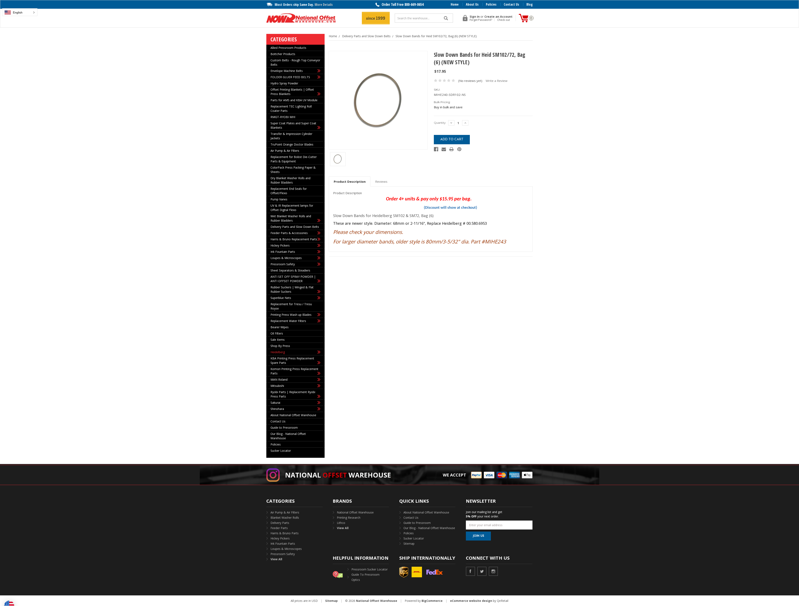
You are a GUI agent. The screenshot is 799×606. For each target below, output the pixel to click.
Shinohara (277, 409)
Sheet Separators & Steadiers (290, 270)
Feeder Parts (279, 528)
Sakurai (275, 403)
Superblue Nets (280, 298)
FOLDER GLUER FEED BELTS (290, 77)
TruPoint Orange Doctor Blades (291, 144)
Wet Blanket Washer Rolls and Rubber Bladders (290, 218)
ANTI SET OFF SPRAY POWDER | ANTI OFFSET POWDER (293, 279)
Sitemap (408, 544)
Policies (491, 4)
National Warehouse (338, 474)
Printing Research (348, 518)
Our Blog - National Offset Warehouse (288, 436)
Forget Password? (481, 20)
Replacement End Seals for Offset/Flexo (288, 191)
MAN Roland (279, 379)
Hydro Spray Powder (284, 83)
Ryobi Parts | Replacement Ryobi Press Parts (292, 394)
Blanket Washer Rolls (284, 518)
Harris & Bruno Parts (284, 533)
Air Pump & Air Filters (284, 151)
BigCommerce (432, 601)
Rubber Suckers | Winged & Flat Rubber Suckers (292, 289)
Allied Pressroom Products (288, 48)
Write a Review (496, 81)
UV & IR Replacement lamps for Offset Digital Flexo (291, 208)
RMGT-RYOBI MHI (282, 117)
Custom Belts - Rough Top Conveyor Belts (295, 62)
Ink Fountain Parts (282, 252)
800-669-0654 (414, 4)
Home (455, 4)
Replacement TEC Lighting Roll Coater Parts (291, 108)
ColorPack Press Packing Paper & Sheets (293, 169)
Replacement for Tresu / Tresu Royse (291, 306)
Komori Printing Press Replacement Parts (294, 371)
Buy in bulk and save (448, 107)
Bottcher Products (282, 54)
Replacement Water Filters (288, 321)
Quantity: (440, 122)
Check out (503, 20)
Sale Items (277, 340)
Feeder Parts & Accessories (289, 233)
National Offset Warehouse (355, 512)
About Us (472, 4)
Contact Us (511, 4)
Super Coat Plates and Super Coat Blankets (293, 125)
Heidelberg (277, 352)
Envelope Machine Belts (286, 71)
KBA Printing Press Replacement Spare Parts (292, 360)
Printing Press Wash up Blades (290, 315)
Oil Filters (276, 333)
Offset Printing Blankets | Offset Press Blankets (292, 92)
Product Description (350, 181)
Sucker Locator (280, 451)
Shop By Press (280, 346)
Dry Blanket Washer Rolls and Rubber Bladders (290, 180)
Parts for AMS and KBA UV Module (294, 100)
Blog (529, 4)
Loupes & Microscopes (286, 258)
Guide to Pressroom (284, 428)
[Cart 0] (523, 18)
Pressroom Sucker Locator (369, 569)
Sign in (475, 16)
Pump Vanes (278, 199)
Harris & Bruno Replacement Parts (293, 239)
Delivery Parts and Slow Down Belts (294, 227)
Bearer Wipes (279, 327)
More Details (324, 4)
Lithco (341, 523)
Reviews (381, 181)
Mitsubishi (277, 386)
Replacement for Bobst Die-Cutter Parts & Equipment (293, 159)
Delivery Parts (279, 523)
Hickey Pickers (280, 245)
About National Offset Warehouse (293, 415)
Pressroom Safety (282, 264)
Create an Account (498, 16)
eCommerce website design (471, 601)
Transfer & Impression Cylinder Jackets (291, 136)
